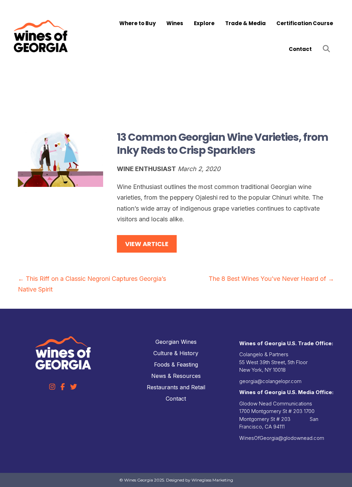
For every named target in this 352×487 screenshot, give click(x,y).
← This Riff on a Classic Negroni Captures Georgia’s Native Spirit (92, 284)
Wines (174, 23)
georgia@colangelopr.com (270, 381)
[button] (327, 49)
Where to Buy (137, 23)
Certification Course (304, 23)
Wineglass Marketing (212, 480)
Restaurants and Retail (176, 387)
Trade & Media (245, 23)
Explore (204, 23)
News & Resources (176, 375)
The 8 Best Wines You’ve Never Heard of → (271, 278)
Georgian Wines (176, 341)
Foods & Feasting (176, 364)
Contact (300, 49)
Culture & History (175, 353)
